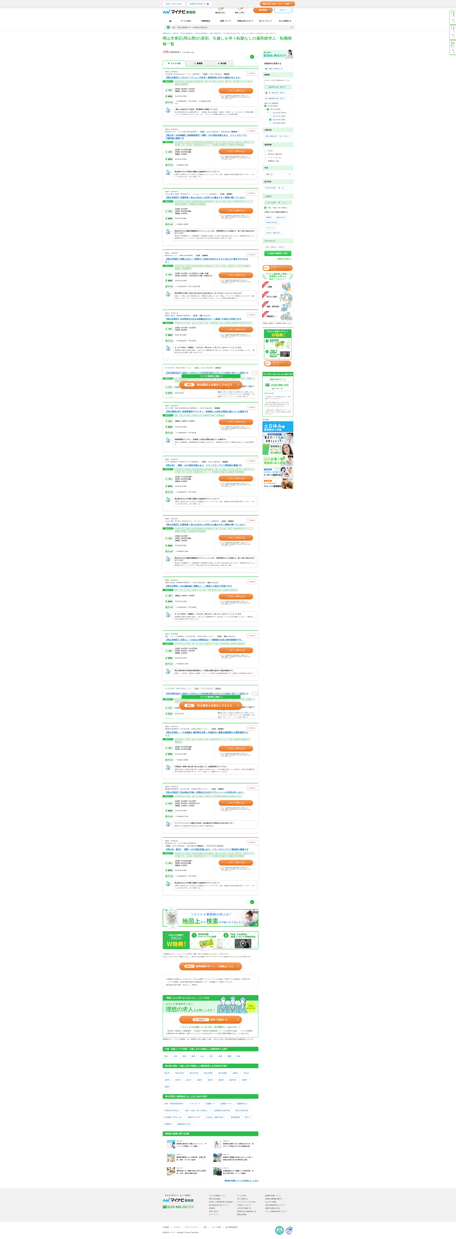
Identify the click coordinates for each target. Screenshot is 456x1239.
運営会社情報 (241, 1214)
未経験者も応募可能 (222, 1110)
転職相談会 (205, 21)
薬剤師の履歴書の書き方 (273, 1199)
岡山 (166, 1056)
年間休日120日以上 (172, 1110)
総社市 (188, 1080)
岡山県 (270, 106)
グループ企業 (216, 1227)
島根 (193, 1056)
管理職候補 (235, 1117)
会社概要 (166, 1227)
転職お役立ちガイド (246, 21)
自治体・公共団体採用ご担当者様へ (221, 1202)
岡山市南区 (222, 1073)
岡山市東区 (208, 1073)
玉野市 (167, 1080)
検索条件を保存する (284, 259)
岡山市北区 (179, 1073)
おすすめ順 (175, 63)
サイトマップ (213, 1214)
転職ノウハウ (225, 21)
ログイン (283, 10)
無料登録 (263, 10)
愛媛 (229, 1056)
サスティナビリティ (192, 1227)
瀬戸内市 (232, 1080)
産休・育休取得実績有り (174, 1104)
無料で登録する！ (212, 1019)
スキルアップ (195, 1104)
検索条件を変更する (198, 4)
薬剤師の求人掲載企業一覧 (246, 1211)
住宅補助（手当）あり (173, 1117)
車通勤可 (168, 1124)
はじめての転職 (270, 1202)
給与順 (223, 63)
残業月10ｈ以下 (194, 1117)
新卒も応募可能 (241, 1110)
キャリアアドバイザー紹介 (246, 1202)
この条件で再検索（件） (278, 253)
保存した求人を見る (174, 4)
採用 (205, 1227)
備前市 (221, 1080)
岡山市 (167, 1073)
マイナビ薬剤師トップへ (217, 1195)
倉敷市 (235, 1073)
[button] (252, 73)
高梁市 (199, 1080)
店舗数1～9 (210, 1104)
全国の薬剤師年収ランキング (275, 1205)
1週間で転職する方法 (272, 1208)
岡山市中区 (194, 1073)
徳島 (220, 1056)
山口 (202, 1056)
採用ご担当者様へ (215, 1199)
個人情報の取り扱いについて (219, 1205)
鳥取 (184, 1056)
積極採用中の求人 (184, 1124)
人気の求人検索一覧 (244, 1208)
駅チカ (248, 1117)
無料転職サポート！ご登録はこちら (210, 966)
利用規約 (212, 1208)
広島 (175, 1056)
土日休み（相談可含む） (215, 1117)
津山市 (246, 1073)
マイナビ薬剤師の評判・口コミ (276, 1211)
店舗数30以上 (242, 1104)
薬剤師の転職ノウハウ (273, 1195)
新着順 (199, 63)
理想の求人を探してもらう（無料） (276, 4)
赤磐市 (244, 1080)
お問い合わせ (213, 1211)
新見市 (210, 1080)
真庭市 (167, 1087)
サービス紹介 (186, 21)
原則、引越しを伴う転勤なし (196, 1110)
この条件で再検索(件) (277, 1235)
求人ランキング (265, 21)
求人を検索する (285, 21)
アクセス (177, 1227)
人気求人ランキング (244, 1205)
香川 (211, 1056)
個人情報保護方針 (232, 1227)
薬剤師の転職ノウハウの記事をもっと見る (241, 1181)
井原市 (178, 1080)
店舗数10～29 (225, 1104)
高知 (238, 1056)
